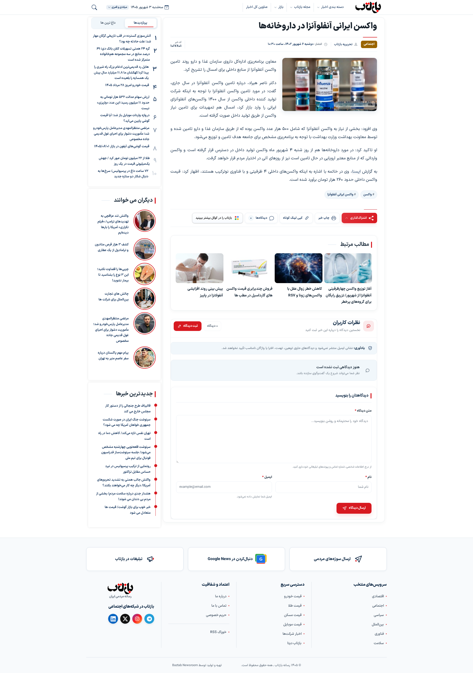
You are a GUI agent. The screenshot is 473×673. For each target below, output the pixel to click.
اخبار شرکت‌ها (292, 634)
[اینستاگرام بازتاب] (137, 619)
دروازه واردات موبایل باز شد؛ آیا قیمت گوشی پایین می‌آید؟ (125, 118)
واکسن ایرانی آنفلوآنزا (340, 194)
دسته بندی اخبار (332, 7)
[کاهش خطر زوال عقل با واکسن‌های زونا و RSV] (298, 269)
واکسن (367, 194)
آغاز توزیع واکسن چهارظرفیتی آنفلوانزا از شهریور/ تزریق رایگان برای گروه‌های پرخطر (349, 295)
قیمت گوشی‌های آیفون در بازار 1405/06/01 (121, 146)
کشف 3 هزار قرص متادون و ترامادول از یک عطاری (112, 247)
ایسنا (356, 171)
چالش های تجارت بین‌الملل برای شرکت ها (114, 296)
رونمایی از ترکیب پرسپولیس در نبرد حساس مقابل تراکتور (128, 469)
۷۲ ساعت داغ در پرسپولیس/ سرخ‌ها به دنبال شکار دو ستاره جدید (123, 174)
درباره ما (220, 596)
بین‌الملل (378, 624)
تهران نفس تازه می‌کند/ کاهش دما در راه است (124, 436)
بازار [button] (280, 7)
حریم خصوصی (216, 615)
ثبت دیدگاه (190, 326)
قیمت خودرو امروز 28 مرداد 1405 (127, 85)
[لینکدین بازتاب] (113, 619)
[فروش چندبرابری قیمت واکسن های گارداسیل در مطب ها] (249, 269)
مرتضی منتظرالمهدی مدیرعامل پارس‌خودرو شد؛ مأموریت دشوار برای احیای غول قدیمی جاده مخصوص (121, 134)
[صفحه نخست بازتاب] (120, 588)
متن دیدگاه (363, 410)
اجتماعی (378, 605)
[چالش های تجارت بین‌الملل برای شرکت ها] (145, 299)
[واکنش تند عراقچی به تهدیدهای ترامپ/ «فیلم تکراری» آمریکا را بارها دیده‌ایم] (145, 223)
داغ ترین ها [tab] (108, 22)
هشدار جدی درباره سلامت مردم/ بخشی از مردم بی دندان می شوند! (123, 496)
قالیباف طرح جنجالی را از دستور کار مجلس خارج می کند (128, 408)
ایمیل (267, 477)
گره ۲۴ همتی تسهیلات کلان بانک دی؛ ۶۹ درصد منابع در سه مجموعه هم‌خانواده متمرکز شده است (123, 54)
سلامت (379, 643)
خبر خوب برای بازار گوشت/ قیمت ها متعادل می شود (128, 510)
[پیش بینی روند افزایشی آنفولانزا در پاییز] (199, 268)
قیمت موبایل (292, 624)
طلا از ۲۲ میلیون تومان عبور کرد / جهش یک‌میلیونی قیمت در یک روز (124, 161)
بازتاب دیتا (294, 643)
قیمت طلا (295, 605)
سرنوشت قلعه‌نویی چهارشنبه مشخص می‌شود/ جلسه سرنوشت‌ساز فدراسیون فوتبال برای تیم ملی (126, 453)
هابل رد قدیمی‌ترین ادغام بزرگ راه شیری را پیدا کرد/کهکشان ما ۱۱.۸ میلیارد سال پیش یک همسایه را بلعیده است (121, 73)
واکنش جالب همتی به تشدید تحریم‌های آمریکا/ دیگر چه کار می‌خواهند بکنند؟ (124, 482)
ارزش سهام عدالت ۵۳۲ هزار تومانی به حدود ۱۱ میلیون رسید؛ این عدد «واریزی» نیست (123, 103)
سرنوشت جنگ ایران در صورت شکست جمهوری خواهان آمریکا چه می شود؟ (127, 422)
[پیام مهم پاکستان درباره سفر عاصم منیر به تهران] (145, 357)
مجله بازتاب (302, 7)
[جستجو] (94, 7)
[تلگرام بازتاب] (149, 619)
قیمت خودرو (293, 596)
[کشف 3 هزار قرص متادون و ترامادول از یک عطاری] (145, 249)
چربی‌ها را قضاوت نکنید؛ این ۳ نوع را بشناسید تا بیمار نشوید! (113, 275)
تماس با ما (218, 605)
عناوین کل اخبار (257, 7)
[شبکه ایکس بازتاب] (125, 619)
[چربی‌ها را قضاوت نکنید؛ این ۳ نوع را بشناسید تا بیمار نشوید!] (145, 274)
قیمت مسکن (293, 615)
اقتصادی (378, 596)
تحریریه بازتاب (343, 44)
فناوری (379, 634)
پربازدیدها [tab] (140, 22)
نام (368, 477)
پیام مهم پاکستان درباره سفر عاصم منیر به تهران (113, 355)
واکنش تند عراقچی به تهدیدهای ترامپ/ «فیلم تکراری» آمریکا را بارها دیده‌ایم (113, 224)
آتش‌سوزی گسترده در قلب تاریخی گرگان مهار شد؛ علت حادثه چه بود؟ (122, 39)
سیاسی (379, 615)
